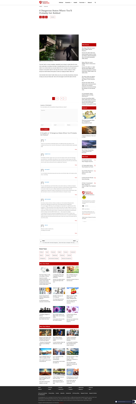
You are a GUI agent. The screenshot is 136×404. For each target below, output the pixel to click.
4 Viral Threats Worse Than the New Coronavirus (72, 316)
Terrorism (81, 2)
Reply (76, 149)
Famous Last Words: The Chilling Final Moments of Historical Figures (45, 339)
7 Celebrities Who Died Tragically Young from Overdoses (58, 276)
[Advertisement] (59, 26)
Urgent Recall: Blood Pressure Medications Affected (44, 297)
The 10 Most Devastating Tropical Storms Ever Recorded (87, 151)
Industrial (46, 6)
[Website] (72, 125)
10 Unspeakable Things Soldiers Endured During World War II (87, 95)
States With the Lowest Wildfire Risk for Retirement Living (88, 64)
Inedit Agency (61, 402)
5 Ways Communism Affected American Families (71, 339)
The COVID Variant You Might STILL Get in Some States (59, 316)
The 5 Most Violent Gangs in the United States (57, 339)
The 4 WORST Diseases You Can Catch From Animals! (72, 276)
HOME (40, 6)
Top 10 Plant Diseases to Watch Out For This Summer (87, 172)
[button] (95, 2)
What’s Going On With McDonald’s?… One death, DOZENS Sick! (72, 297)
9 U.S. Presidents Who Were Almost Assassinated (58, 358)
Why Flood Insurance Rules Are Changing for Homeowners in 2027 (88, 122)
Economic (67, 2)
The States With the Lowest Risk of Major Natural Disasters (88, 49)
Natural (90, 2)
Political (61, 2)
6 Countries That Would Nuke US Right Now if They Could (44, 378)
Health (75, 2)
